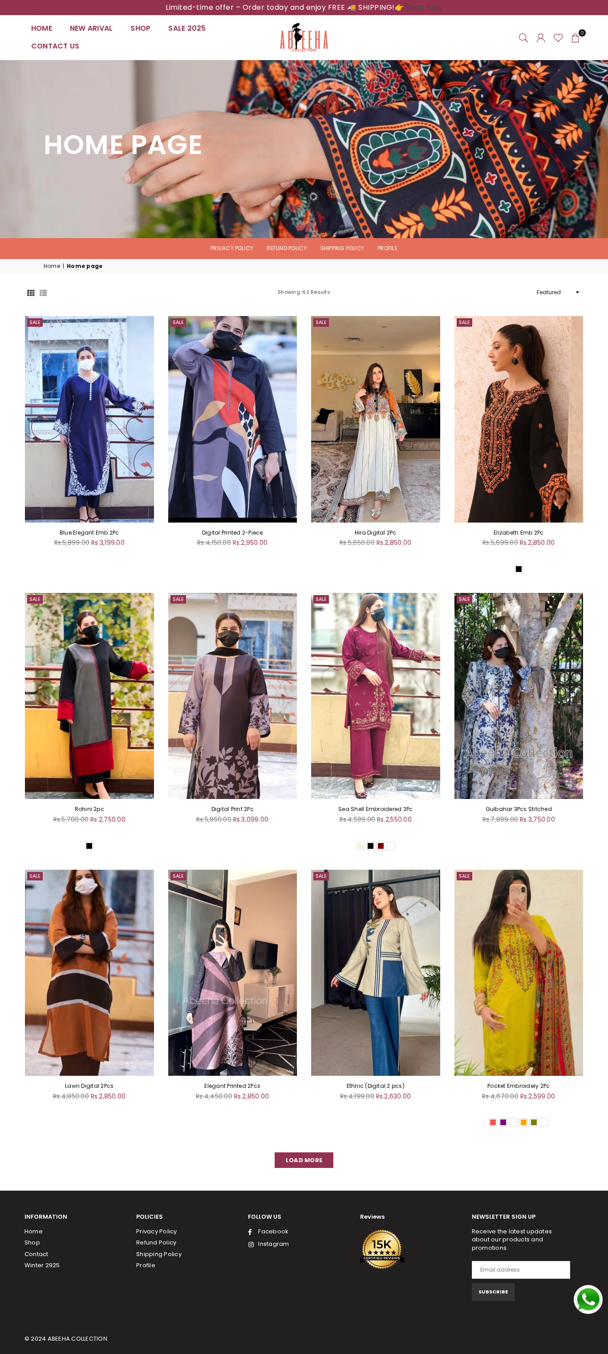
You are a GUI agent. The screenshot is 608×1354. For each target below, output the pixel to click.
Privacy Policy (232, 248)
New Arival (91, 28)
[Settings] (540, 37)
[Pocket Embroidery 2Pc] (519, 973)
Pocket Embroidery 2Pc (518, 1086)
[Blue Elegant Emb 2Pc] (89, 419)
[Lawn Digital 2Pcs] (89, 973)
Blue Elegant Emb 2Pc (89, 532)
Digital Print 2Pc (232, 809)
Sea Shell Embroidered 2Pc (375, 809)
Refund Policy (287, 248)
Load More (304, 1160)
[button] (575, 37)
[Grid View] (30, 292)
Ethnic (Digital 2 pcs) (376, 1086)
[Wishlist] (558, 37)
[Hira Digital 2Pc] (375, 419)
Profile (387, 248)
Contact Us (55, 46)
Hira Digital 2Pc (376, 532)
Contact (36, 1254)
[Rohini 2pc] (89, 696)
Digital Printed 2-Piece (232, 532)
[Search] (523, 37)
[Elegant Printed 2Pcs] (232, 973)
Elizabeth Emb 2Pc (518, 532)
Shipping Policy (342, 248)
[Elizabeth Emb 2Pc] (519, 419)
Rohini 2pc (89, 809)
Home (41, 28)
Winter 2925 (42, 1265)
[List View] (43, 292)
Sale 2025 (187, 28)
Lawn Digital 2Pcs (89, 1086)
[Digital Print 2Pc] (232, 696)
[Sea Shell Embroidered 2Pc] (375, 696)
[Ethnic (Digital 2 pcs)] (375, 973)
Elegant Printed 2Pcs (232, 1086)
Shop (140, 28)
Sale (35, 322)
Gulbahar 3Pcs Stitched (519, 809)
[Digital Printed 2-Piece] (232, 419)
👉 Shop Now (418, 7)
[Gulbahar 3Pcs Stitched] (519, 696)
